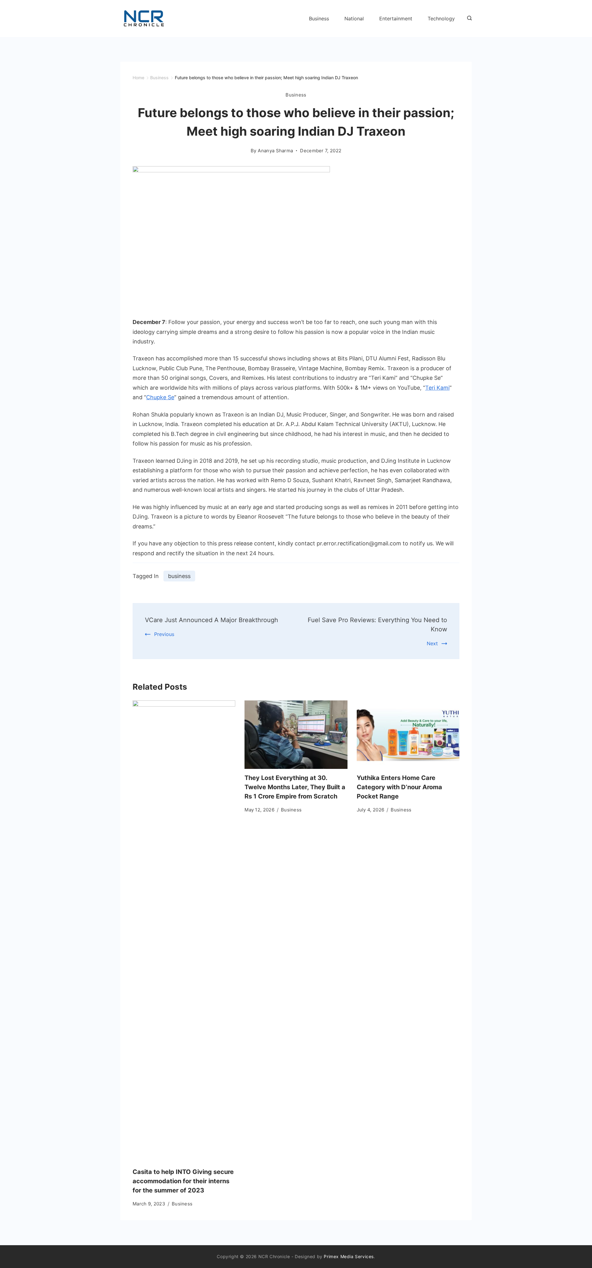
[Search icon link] (468, 18)
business (179, 576)
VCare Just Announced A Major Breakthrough (211, 620)
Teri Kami (437, 387)
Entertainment (395, 18)
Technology (441, 18)
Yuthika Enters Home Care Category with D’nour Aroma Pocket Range (399, 787)
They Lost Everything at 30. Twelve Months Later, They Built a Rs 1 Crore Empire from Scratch (295, 787)
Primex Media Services (349, 1256)
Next (432, 643)
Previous (164, 634)
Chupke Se (160, 397)
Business (319, 18)
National (354, 18)
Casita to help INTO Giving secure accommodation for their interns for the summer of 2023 (183, 1181)
